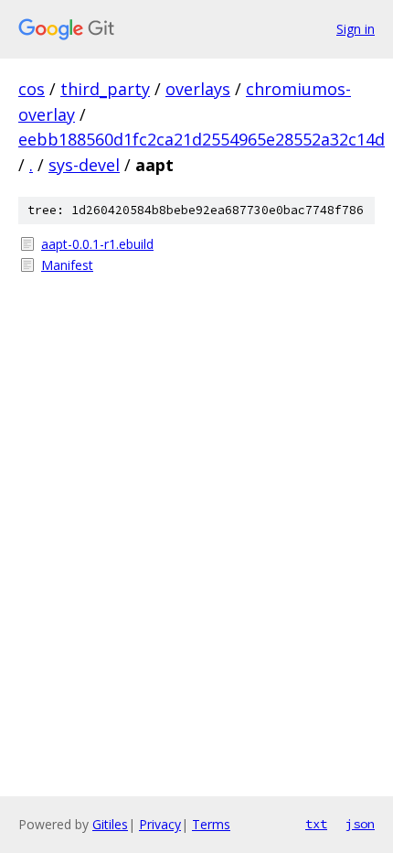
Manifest (67, 265)
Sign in (355, 29)
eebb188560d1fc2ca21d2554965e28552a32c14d (201, 139)
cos (31, 89)
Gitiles (110, 824)
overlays (197, 89)
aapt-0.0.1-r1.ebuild (97, 244)
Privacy (160, 824)
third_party (105, 89)
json (360, 823)
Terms (211, 824)
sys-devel (84, 165)
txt (316, 823)
